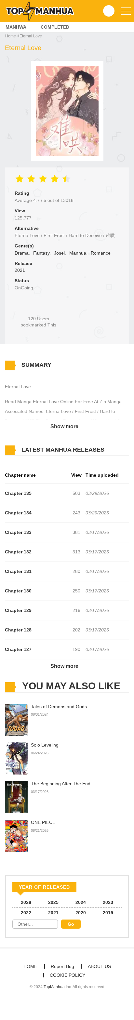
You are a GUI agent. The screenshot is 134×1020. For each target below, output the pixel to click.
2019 (108, 912)
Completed (55, 27)
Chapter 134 (18, 512)
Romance (101, 253)
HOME (30, 966)
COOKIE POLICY (67, 975)
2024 (80, 902)
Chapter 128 (18, 629)
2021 (20, 270)
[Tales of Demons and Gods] (16, 719)
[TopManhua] (42, 10)
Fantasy (41, 253)
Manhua (77, 253)
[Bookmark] (38, 308)
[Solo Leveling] (16, 758)
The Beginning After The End (60, 783)
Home (10, 36)
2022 (26, 912)
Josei (59, 253)
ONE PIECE (43, 822)
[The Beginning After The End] (16, 797)
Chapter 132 (18, 551)
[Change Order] (117, 450)
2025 (53, 902)
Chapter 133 (18, 532)
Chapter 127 (18, 649)
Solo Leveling (45, 745)
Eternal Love (31, 36)
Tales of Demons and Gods (59, 706)
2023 (108, 902)
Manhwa (16, 27)
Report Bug (62, 966)
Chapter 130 (18, 590)
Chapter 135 (18, 493)
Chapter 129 (18, 610)
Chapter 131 (18, 571)
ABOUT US (99, 966)
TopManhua (54, 987)
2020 (80, 912)
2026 (26, 902)
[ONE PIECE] (16, 835)
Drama (22, 253)
